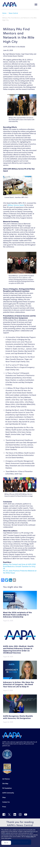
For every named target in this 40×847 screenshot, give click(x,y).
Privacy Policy (30, 836)
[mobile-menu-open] (36, 4)
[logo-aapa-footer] (12, 735)
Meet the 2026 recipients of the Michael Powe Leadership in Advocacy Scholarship (17, 615)
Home (4, 13)
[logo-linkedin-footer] (14, 814)
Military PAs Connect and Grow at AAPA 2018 (19, 564)
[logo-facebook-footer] (4, 814)
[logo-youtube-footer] (25, 814)
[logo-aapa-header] (9, 4)
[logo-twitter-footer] (9, 814)
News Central (13, 13)
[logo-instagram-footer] (20, 814)
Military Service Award (16, 205)
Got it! (6, 842)
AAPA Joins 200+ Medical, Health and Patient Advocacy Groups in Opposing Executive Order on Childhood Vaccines (18, 650)
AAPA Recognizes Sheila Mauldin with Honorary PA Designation (18, 717)
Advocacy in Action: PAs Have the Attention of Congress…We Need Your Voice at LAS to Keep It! (18, 685)
